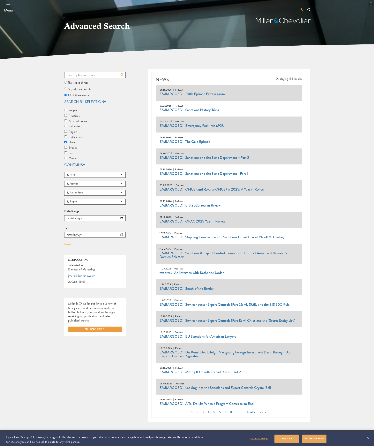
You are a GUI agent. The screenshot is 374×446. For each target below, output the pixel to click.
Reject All (286, 439)
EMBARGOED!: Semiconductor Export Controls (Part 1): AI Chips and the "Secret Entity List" (227, 320)
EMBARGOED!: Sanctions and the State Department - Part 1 (204, 173)
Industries (74, 126)
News (72, 142)
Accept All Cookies (314, 439)
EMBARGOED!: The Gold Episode (185, 141)
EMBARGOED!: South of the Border (186, 288)
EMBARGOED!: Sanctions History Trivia (189, 109)
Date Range (71, 211)
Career (73, 158)
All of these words (78, 95)
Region (73, 131)
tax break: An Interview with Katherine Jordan (192, 272)
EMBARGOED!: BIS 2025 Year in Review (190, 205)
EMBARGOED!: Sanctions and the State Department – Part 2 (204, 157)
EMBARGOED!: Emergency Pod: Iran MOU (192, 125)
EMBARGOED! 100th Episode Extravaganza (192, 93)
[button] (8, 8)
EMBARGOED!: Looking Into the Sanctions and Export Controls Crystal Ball (215, 387)
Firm (71, 153)
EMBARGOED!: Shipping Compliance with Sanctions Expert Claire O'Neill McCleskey (222, 237)
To (65, 228)
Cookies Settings (259, 439)
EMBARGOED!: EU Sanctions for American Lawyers (198, 336)
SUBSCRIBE (95, 329)
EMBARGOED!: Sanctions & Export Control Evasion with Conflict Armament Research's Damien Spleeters (223, 255)
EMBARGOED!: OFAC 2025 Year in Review (192, 221)
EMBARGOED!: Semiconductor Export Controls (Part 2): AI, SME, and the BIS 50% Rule (224, 304)
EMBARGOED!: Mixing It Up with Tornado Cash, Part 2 (200, 371)
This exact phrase (78, 82)
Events (73, 147)
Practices (74, 115)
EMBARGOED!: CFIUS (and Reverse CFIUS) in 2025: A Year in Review (212, 189)
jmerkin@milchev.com (81, 276)
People (73, 110)
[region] (187, 438)
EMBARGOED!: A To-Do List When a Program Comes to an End (207, 403)
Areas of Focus (78, 121)
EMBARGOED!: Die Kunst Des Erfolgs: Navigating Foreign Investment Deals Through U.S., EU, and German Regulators (226, 354)
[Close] (367, 438)
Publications (76, 137)
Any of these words (79, 89)
